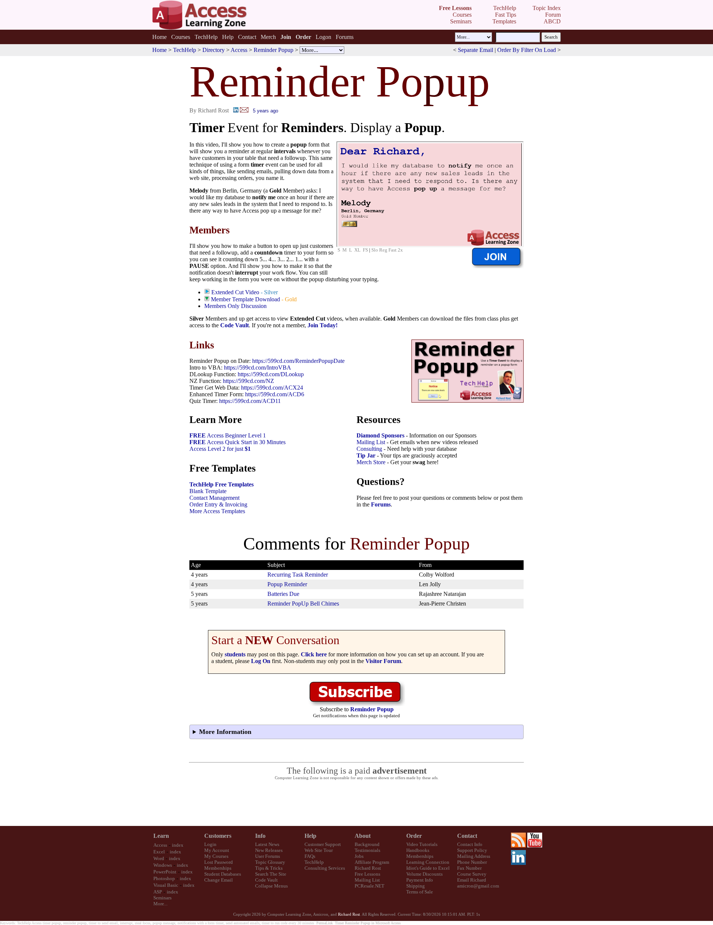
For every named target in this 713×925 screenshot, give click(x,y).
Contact (247, 37)
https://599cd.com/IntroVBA (257, 367)
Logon (323, 37)
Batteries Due (283, 594)
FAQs (310, 856)
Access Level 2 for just (220, 449)
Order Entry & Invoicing (218, 504)
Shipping (415, 886)
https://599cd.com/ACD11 (250, 401)
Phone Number (472, 862)
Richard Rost (368, 868)
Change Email (218, 880)
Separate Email (475, 50)
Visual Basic (165, 885)
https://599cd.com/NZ (248, 381)
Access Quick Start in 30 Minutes (237, 442)
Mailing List (370, 442)
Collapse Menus (271, 886)
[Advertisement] (356, 803)
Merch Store (370, 462)
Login (210, 844)
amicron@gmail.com (478, 886)
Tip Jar (365, 455)
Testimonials (367, 850)
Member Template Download (245, 299)
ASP (157, 892)
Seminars (162, 898)
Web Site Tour (319, 850)
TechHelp (206, 37)
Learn (161, 836)
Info (260, 836)
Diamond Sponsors (380, 435)
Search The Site (270, 874)
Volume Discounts (424, 874)
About (363, 836)
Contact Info (469, 844)
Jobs (359, 856)
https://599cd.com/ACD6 (274, 394)
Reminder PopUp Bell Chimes (303, 603)
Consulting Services (325, 868)
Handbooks (417, 850)
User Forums (267, 856)
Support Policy (472, 850)
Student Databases (222, 874)
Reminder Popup (273, 50)
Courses (180, 37)
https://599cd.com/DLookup (271, 374)
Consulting (369, 449)
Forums (345, 37)
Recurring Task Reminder (297, 574)
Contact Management (214, 498)
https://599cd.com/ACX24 (272, 387)
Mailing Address (473, 856)
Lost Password (218, 862)
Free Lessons (367, 874)
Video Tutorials (421, 844)
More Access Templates (217, 511)
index (177, 845)
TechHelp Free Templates (221, 484)
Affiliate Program (372, 862)
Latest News (267, 844)
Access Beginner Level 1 (227, 435)
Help (228, 37)
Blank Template (208, 491)
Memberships (217, 868)
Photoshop (164, 878)
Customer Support (323, 844)
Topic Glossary (270, 862)
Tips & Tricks (269, 868)
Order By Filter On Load (526, 50)
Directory (213, 50)
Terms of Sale (419, 892)
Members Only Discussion (235, 306)
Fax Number (469, 868)
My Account (216, 850)
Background (367, 844)
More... (160, 903)
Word (158, 858)
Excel (159, 852)
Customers (217, 836)
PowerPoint (164, 872)
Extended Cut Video (235, 292)
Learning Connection (427, 862)
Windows (162, 865)
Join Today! (322, 325)
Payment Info (419, 880)
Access (239, 50)
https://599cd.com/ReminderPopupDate (298, 361)
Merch (268, 37)
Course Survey (471, 874)
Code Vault (234, 325)
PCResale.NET (369, 886)
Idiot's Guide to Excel (428, 868)
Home (159, 37)
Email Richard (471, 880)
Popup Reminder (287, 584)
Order (414, 836)
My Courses (216, 856)
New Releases (269, 850)
